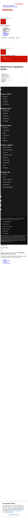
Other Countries (6, 263)
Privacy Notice (6, 224)
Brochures (5, 113)
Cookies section (4, 240)
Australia (5, 261)
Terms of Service (6, 228)
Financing (5, 35)
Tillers (4, 137)
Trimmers (5, 140)
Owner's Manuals (7, 147)
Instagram (5, 101)
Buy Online (5, 121)
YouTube (5, 98)
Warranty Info (6, 160)
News (4, 176)
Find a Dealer (6, 118)
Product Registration (7, 149)
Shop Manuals (6, 162)
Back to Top (4, 245)
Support (5, 32)
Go (3, 21)
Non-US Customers (7, 179)
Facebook (5, 96)
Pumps (4, 30)
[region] (14, 509)
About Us (5, 174)
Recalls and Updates (7, 154)
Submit (3, 81)
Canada (4, 259)
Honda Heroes (6, 184)
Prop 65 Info (5, 233)
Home (4, 57)
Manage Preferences (13, 514)
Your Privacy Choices (7, 226)
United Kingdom (6, 260)
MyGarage (5, 167)
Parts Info (5, 152)
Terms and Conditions (8, 512)
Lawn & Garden (7, 29)
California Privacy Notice (18, 509)
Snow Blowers (6, 31)
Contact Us (5, 157)
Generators (5, 28)
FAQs (4, 165)
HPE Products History (8, 187)
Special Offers (6, 34)
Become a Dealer (7, 182)
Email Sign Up (6, 104)
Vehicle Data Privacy (7, 221)
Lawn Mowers (6, 130)
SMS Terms (5, 231)
